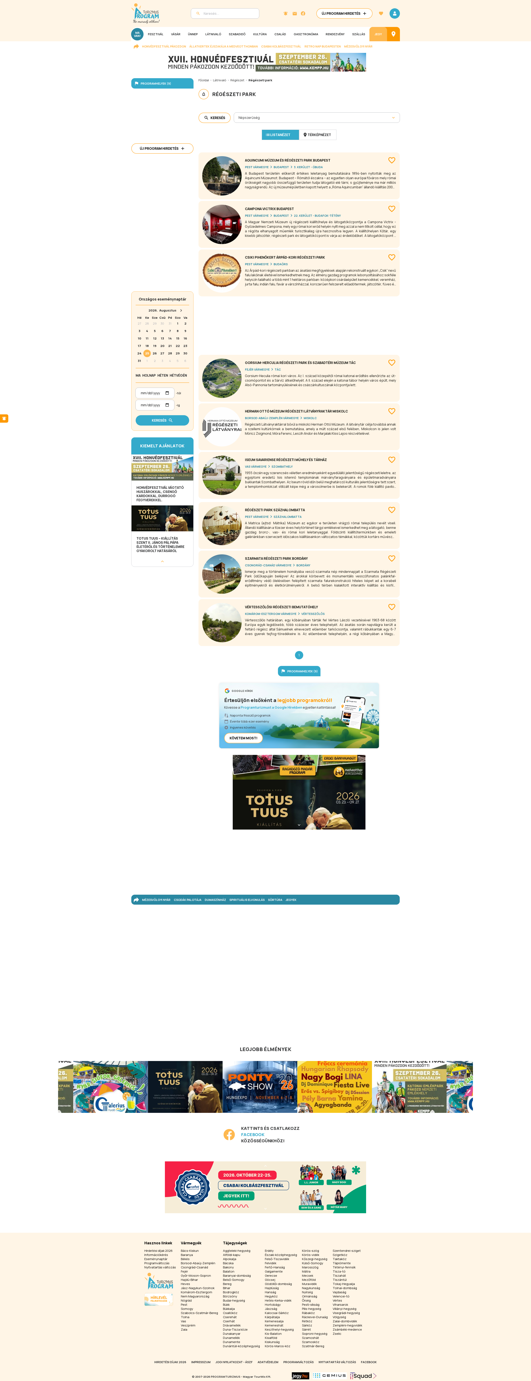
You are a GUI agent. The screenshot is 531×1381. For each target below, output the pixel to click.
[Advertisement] (299, 324)
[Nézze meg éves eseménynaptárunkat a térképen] (393, 34)
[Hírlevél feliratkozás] (285, 13)
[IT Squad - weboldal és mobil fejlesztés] (363, 1375)
